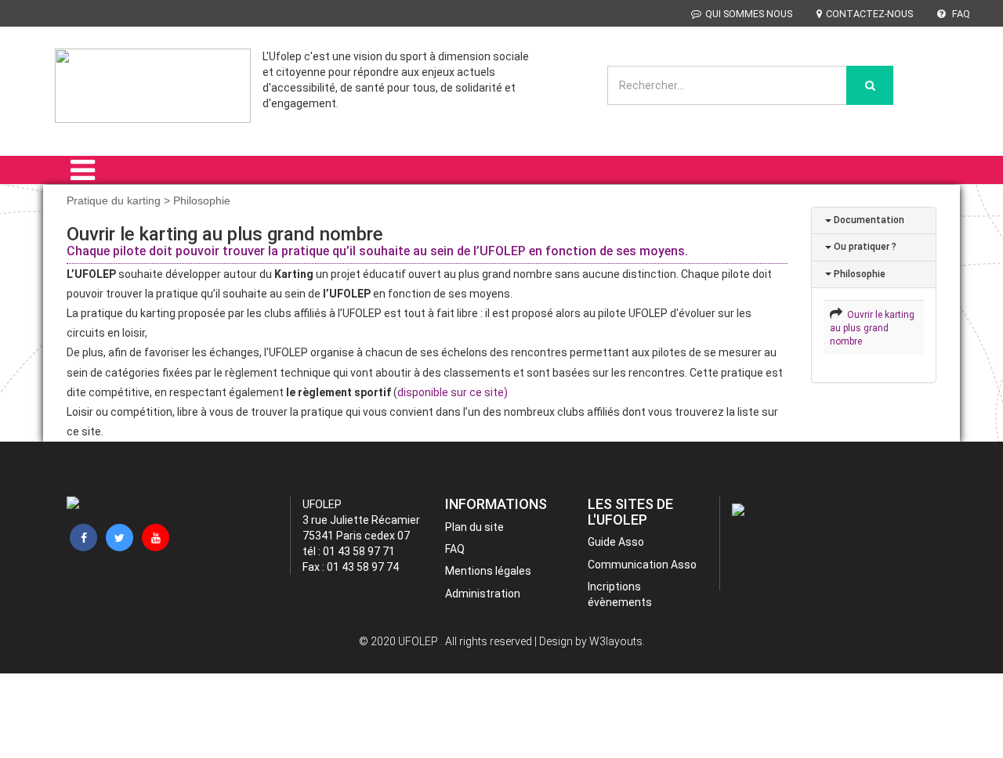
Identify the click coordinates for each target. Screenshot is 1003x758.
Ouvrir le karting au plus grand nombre (872, 328)
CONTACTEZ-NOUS (869, 14)
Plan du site (474, 527)
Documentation (867, 220)
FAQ (960, 14)
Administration (482, 593)
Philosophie (858, 274)
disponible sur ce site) (452, 392)
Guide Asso (616, 542)
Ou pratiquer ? (863, 246)
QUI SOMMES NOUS (748, 14)
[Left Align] (869, 85)
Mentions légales (488, 571)
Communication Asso (642, 564)
